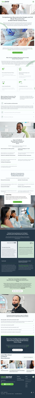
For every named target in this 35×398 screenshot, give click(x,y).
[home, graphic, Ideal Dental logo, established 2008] (5, 2)
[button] (33, 2)
